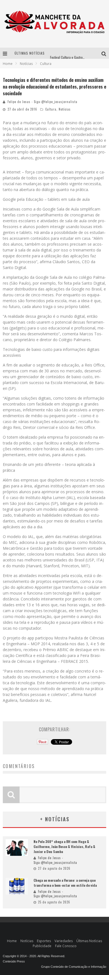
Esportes (44, 941)
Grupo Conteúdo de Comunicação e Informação (73, 966)
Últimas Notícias (89, 941)
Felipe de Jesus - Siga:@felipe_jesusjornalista (42, 101)
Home (8, 63)
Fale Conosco (66, 946)
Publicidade (42, 946)
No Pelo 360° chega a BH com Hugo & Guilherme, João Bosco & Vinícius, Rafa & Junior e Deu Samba (64, 846)
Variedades (63, 941)
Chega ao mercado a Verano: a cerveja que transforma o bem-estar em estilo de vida (65, 883)
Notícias (65, 109)
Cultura (50, 109)
